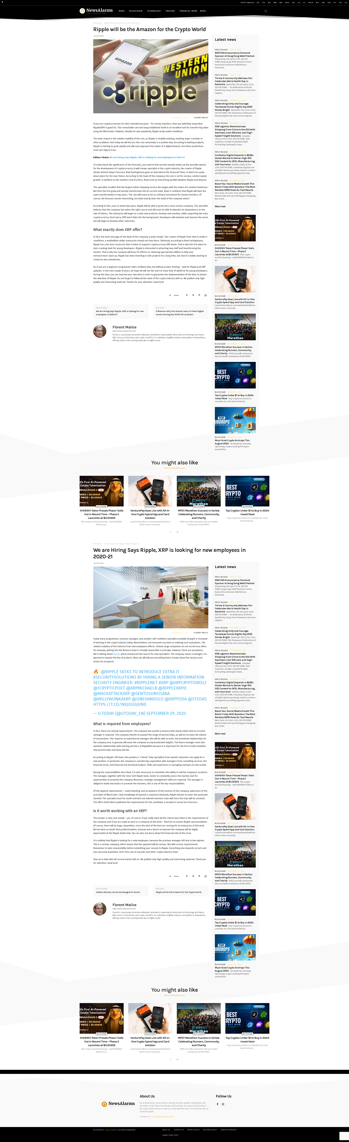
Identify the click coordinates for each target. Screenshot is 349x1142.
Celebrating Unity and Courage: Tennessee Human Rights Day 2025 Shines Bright (233, 106)
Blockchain (97, 23)
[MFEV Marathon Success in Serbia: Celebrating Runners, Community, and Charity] (235, 327)
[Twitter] (193, 295)
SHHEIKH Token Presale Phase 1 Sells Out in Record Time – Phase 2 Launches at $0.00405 (234, 251)
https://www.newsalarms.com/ (124, 331)
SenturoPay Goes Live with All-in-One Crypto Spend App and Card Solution (150, 514)
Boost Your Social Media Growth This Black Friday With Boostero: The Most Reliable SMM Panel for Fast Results (235, 186)
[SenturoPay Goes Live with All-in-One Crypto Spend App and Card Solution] (235, 279)
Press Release (221, 50)
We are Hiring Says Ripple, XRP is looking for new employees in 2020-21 (147, 157)
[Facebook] (186, 295)
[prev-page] (171, 532)
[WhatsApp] (205, 295)
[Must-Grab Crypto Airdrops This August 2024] (235, 420)
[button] (265, 11)
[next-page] (177, 532)
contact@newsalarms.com (162, 1116)
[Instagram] (223, 1104)
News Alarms (111, 1130)
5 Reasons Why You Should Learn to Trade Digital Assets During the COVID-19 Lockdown (180, 313)
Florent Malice (201, 118)
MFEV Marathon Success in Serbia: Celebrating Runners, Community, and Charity (233, 350)
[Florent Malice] (101, 333)
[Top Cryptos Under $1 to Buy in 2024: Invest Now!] (235, 375)
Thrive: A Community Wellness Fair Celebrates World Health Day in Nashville (233, 81)
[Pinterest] (199, 295)
